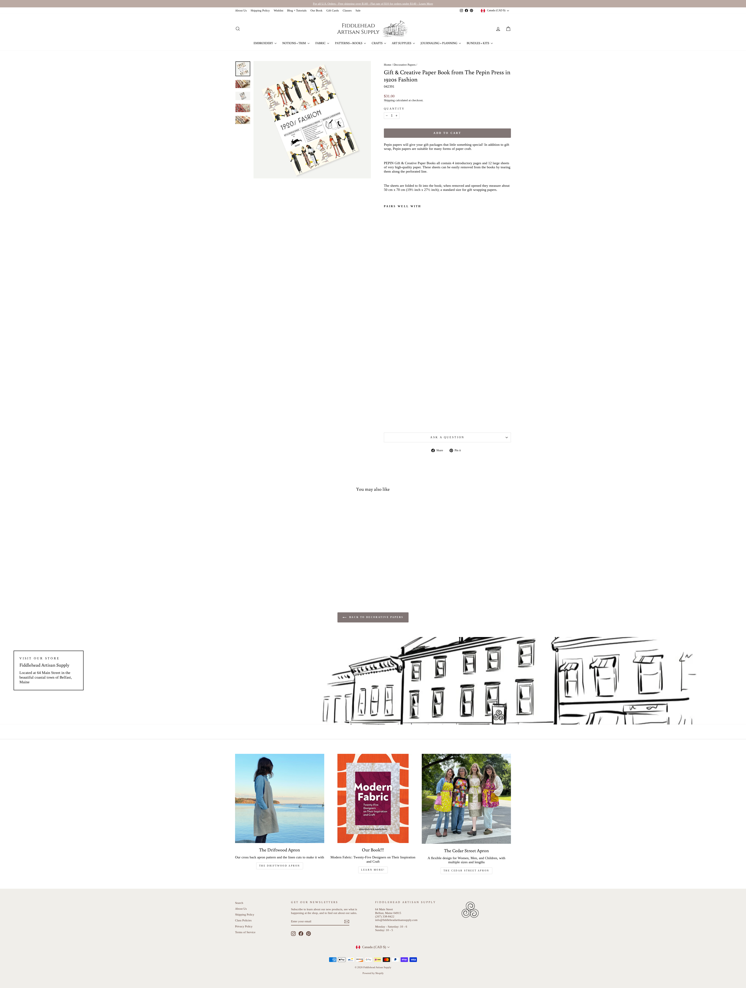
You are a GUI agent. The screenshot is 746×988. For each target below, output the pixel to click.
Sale (358, 10)
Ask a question (447, 437)
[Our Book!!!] (373, 798)
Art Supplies (402, 43)
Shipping (389, 100)
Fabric (320, 43)
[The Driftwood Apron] (279, 798)
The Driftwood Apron (279, 865)
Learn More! (373, 869)
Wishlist (278, 10)
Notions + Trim (294, 43)
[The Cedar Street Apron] (466, 799)
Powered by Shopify (373, 973)
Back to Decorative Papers (376, 617)
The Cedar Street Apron (466, 870)
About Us (241, 10)
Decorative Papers (405, 64)
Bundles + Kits (478, 43)
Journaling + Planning (439, 43)
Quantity (394, 108)
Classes (347, 10)
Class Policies (243, 920)
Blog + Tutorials (297, 10)
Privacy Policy (244, 926)
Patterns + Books (349, 43)
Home (387, 64)
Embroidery (264, 43)
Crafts (377, 43)
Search (239, 902)
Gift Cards (332, 10)
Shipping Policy (260, 10)
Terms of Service (245, 932)
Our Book (316, 10)
